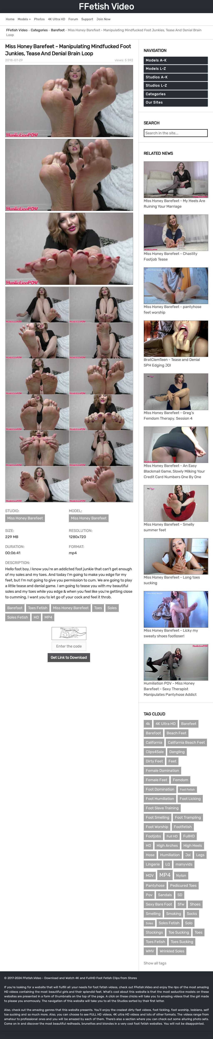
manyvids (184, 864)
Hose (150, 855)
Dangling (177, 752)
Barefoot (14, 608)
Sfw (181, 904)
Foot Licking (190, 798)
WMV (150, 951)
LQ (167, 864)
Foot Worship (157, 826)
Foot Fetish (187, 789)
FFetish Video (106, 6)
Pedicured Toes (183, 885)
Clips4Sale (155, 752)
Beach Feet (176, 733)
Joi (188, 855)
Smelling (153, 913)
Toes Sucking (182, 941)
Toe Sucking (178, 932)
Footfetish (183, 826)
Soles (112, 608)
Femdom (180, 780)
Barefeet (188, 723)
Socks (192, 913)
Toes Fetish (37, 608)
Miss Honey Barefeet (25, 518)
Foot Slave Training (162, 808)
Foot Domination (160, 789)
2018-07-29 (14, 60)
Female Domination (162, 770)
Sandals (165, 895)
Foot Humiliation (160, 798)
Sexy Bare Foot (159, 904)
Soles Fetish (17, 617)
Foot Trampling (188, 817)
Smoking (173, 913)
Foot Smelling (157, 817)
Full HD (172, 836)
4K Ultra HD (166, 723)
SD (179, 895)
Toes (98, 608)
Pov (149, 895)
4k (148, 723)
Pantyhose (155, 885)
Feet (172, 761)
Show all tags (155, 963)
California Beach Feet (186, 742)
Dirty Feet (154, 761)
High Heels (192, 845)
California (154, 742)
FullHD (189, 836)
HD (36, 617)
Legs (200, 855)
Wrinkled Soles (172, 951)
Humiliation (170, 855)
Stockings (154, 932)
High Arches (167, 845)
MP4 (48, 617)
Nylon (181, 875)
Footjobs (153, 836)
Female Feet (156, 780)
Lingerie (153, 864)
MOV (150, 875)
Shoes (195, 904)
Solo (188, 923)
